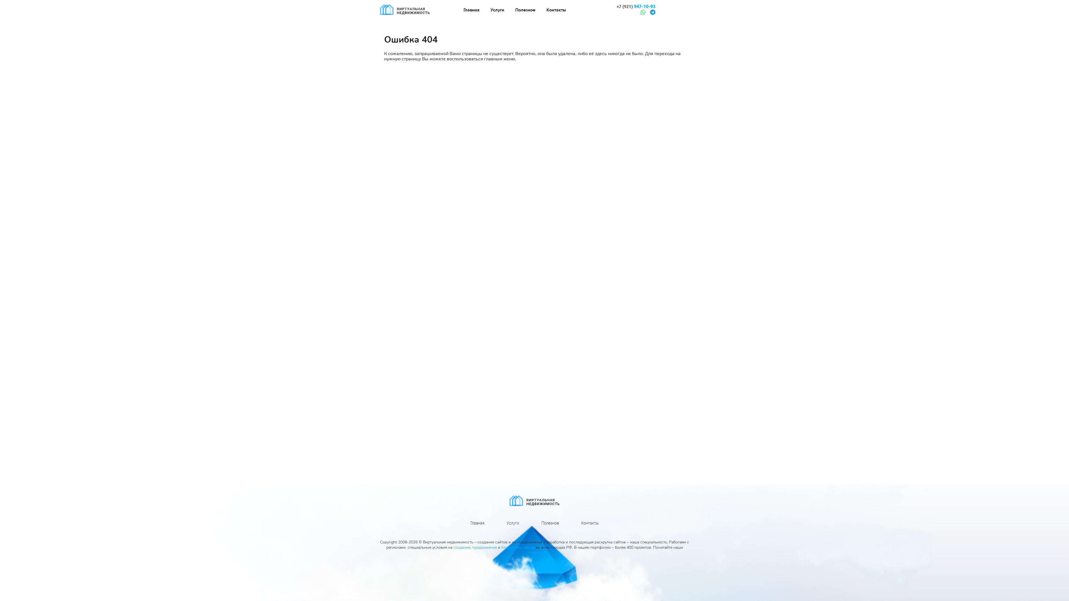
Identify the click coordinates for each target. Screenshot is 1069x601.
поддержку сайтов (518, 547)
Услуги (497, 10)
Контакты (556, 10)
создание (461, 547)
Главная (471, 10)
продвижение (484, 547)
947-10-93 (636, 6)
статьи (534, 552)
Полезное (525, 10)
